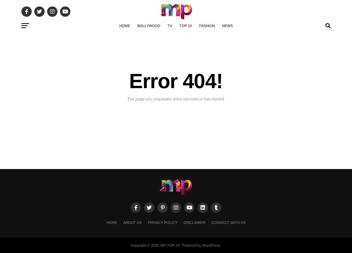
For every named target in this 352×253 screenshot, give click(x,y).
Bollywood (148, 26)
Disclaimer (194, 223)
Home (124, 26)
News (227, 26)
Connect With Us (229, 223)
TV (169, 26)
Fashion (207, 26)
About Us (132, 223)
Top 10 (185, 26)
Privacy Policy (162, 223)
